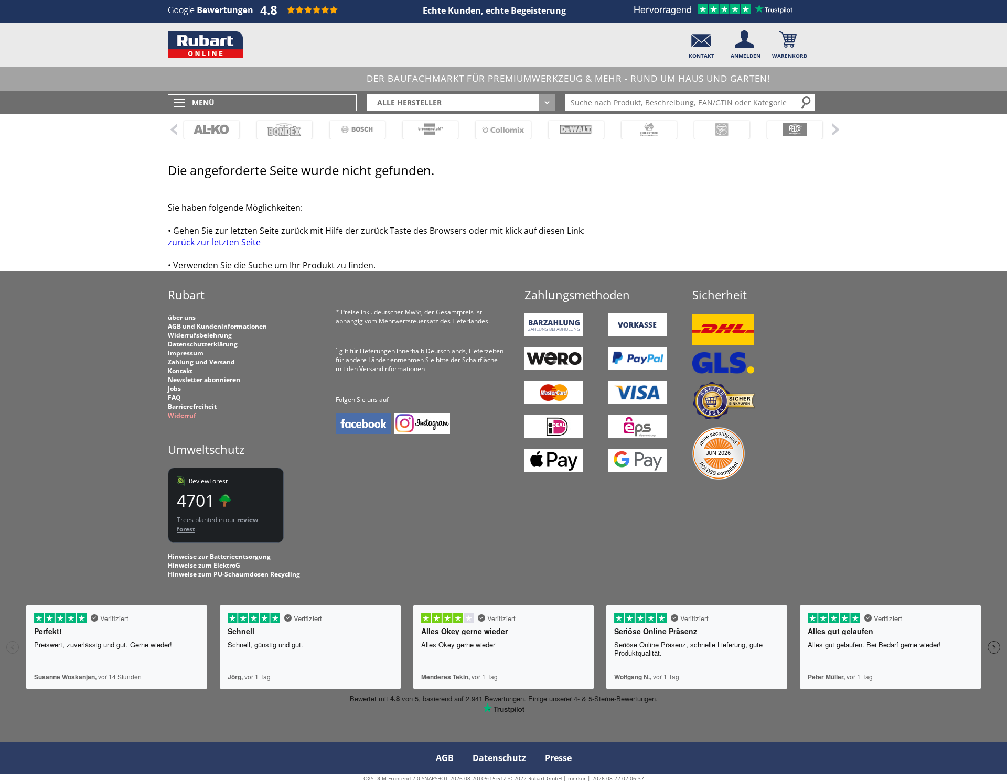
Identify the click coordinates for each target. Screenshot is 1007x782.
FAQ (174, 397)
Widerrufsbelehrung (200, 335)
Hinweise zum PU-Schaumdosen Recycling (234, 574)
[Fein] (717, 129)
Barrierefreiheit (192, 406)
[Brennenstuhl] (425, 129)
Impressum (185, 353)
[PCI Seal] (718, 477)
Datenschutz (499, 758)
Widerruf (182, 415)
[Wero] (553, 367)
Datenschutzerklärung (203, 344)
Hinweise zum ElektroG (204, 565)
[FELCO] (790, 129)
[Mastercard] (553, 401)
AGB (445, 758)
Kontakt (180, 370)
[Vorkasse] (637, 333)
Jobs (174, 388)
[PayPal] (637, 367)
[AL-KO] (207, 129)
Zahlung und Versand (201, 361)
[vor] (835, 129)
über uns (182, 317)
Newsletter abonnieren (204, 379)
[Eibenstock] (644, 129)
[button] (701, 42)
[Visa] (637, 401)
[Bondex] (279, 129)
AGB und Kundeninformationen (217, 326)
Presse (558, 758)
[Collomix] (498, 129)
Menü (203, 102)
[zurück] (173, 129)
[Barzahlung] (553, 333)
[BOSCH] (352, 129)
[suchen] (807, 102)
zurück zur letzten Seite (214, 242)
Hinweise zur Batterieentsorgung (219, 556)
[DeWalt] (571, 129)
